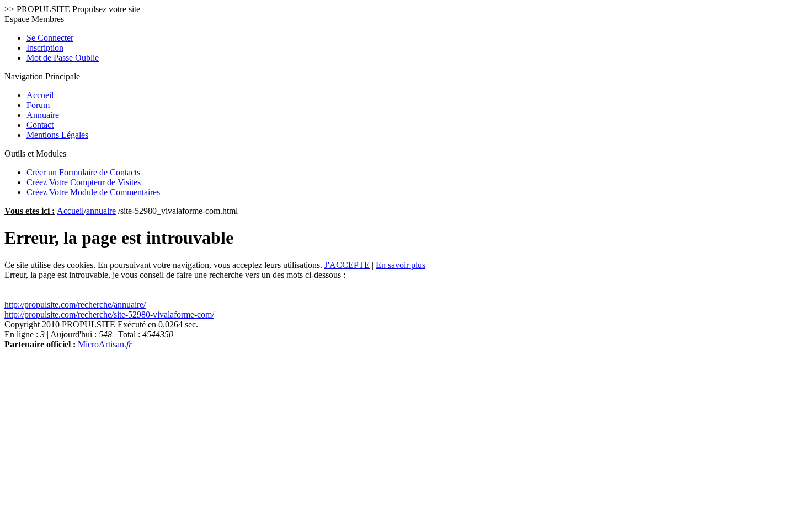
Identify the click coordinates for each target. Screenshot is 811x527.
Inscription (44, 47)
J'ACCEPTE (347, 265)
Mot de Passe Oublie (62, 57)
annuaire (101, 211)
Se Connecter (49, 37)
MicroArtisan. (105, 344)
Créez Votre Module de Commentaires (93, 192)
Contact (40, 125)
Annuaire (42, 115)
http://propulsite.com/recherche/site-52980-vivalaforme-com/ (109, 314)
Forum (38, 105)
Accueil (40, 95)
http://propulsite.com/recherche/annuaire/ (75, 304)
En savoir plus (400, 265)
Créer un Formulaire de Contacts (83, 172)
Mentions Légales (57, 134)
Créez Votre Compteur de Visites (83, 182)
